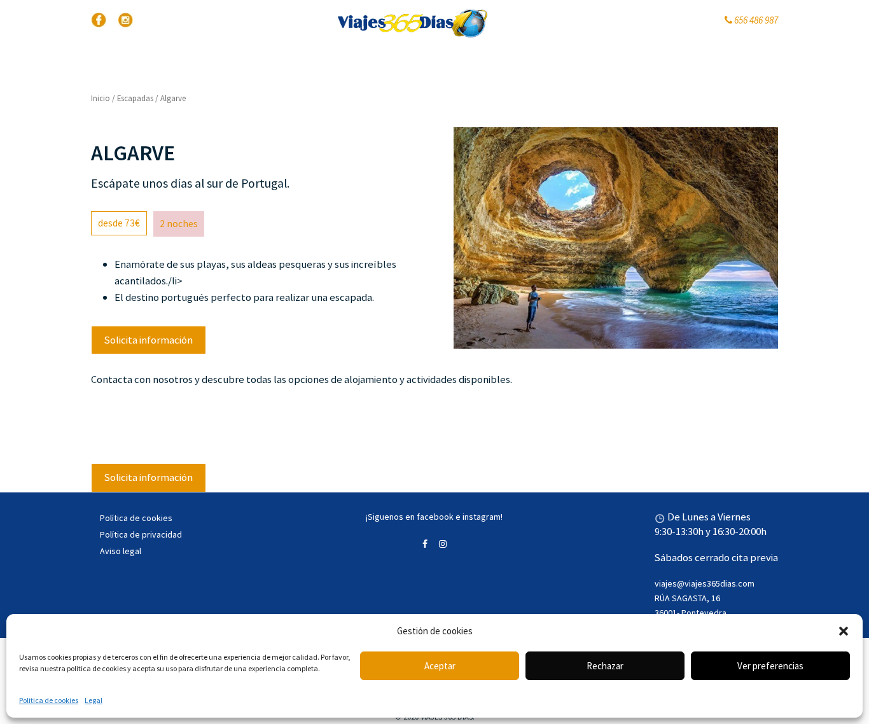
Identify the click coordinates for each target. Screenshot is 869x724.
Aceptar (439, 666)
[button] (843, 631)
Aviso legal (120, 551)
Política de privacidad (141, 534)
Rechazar (605, 666)
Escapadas (135, 98)
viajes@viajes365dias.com (704, 583)
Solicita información (148, 340)
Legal (93, 700)
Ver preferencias (770, 666)
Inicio (100, 98)
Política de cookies (48, 700)
